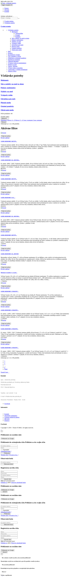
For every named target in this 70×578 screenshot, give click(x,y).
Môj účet (6, 419)
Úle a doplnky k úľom (14, 56)
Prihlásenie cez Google (7, 438)
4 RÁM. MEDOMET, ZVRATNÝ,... (10, 291)
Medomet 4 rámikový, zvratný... (9, 272)
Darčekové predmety (14, 59)
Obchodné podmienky (10, 415)
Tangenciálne (19, 33)
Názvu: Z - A (19, 120)
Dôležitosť (4, 118)
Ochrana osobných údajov (12, 417)
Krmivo (10, 53)
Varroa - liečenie (12, 66)
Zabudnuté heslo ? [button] (6, 451)
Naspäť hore (5, 372)
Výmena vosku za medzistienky (17, 63)
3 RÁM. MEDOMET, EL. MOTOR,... (10, 160)
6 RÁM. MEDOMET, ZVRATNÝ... (9, 329)
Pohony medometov (17, 40)
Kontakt (6, 414)
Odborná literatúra (13, 61)
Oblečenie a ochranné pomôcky (17, 58)
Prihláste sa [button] (4, 482)
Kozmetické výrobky (14, 55)
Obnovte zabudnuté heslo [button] (18, 482)
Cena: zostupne (37, 120)
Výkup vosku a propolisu (15, 68)
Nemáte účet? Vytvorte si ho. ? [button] (9, 455)
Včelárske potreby (13, 30)
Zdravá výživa (12, 71)
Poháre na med (12, 64)
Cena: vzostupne (28, 120)
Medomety (15, 32)
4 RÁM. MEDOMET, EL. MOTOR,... (10, 216)
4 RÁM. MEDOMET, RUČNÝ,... (9, 235)
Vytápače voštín (16, 43)
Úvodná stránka (6, 26)
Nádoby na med (16, 41)
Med (9, 51)
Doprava (6, 420)
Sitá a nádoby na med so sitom (20, 38)
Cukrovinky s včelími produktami (17, 69)
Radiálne (17, 36)
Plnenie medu (16, 46)
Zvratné (17, 35)
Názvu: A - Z (11, 120)
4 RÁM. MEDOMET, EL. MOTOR (10, 254)
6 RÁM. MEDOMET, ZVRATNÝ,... (10, 347)
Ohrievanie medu (17, 50)
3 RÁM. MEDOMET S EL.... (8, 197)
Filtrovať (3, 122)
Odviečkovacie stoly (17, 45)
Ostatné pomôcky (17, 48)
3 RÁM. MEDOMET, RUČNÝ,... (9, 141)
